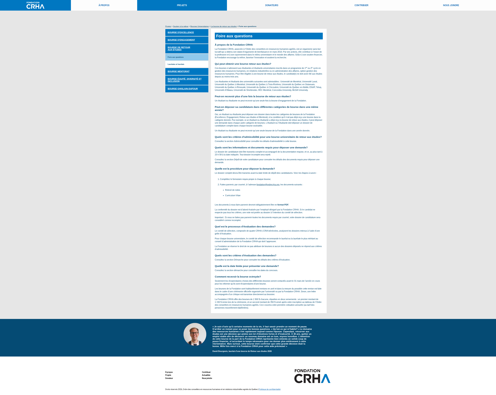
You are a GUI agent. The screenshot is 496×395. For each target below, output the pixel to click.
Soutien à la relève (180, 26)
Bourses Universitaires (199, 26)
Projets (168, 26)
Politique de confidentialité (270, 389)
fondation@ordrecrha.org (268, 184)
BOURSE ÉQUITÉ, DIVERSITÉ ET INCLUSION (185, 80)
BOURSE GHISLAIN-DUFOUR (183, 89)
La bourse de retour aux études (224, 26)
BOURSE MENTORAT (178, 71)
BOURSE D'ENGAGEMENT (181, 40)
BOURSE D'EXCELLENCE (181, 32)
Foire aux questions (176, 57)
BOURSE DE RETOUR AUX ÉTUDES (179, 48)
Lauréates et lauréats (176, 64)
